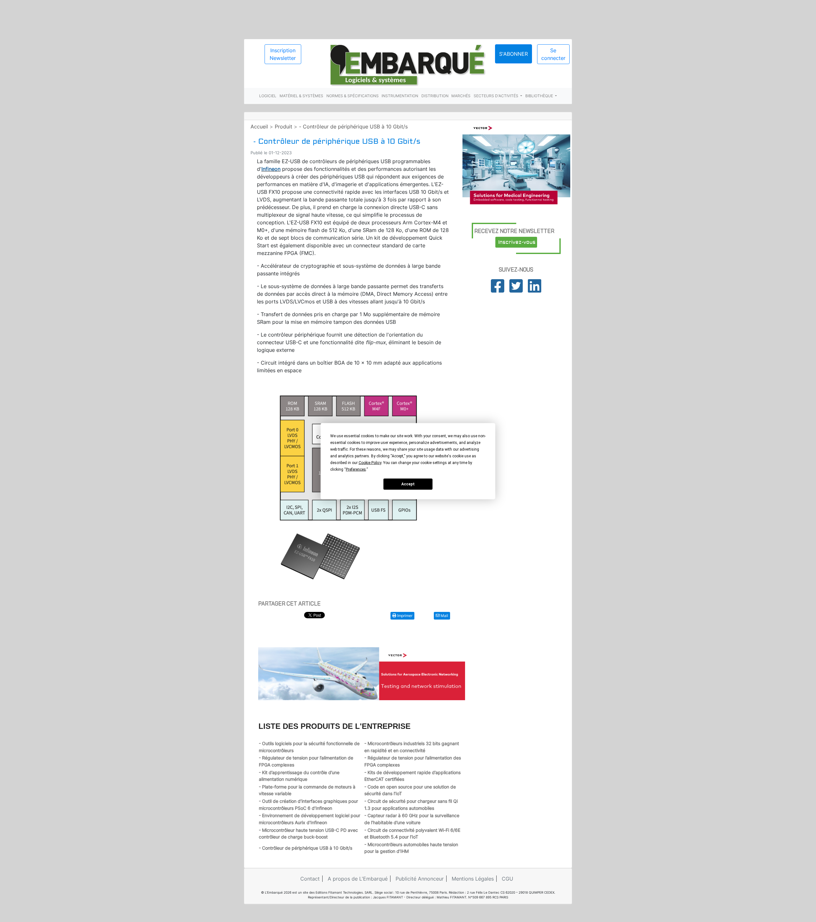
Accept (408, 484)
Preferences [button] (356, 469)
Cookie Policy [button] (370, 462)
